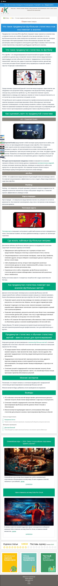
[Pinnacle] (2, 141)
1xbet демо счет (29, 580)
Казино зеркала (29, 578)
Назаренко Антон (9, 419)
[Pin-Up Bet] (2, 155)
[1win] (2, 146)
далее (22, 481)
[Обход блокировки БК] (29, 563)
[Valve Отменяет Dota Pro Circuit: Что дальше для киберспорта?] (29, 512)
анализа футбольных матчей (38, 342)
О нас (29, 583)
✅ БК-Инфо (6, 18)
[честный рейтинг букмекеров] (48, 563)
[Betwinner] (2, 142)
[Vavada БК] (2, 144)
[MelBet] (2, 137)
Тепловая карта (7, 231)
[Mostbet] (2, 151)
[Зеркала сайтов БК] (9, 563)
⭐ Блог (12, 18)
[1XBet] (2, 135)
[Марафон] (2, 139)
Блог (29, 582)
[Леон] (2, 148)
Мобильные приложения (29, 576)
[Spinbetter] (2, 153)
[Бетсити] (2, 150)
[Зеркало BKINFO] (4, 10)
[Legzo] (2, 157)
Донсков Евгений (9, 427)
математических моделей (46, 163)
